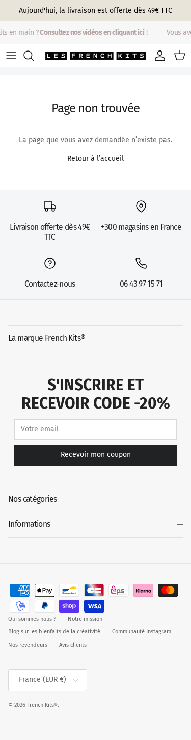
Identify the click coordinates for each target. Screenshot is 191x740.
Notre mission (85, 619)
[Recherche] (33, 55)
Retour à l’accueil (95, 158)
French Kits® (42, 705)
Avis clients (73, 645)
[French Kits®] (95, 55)
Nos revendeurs (27, 645)
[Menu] (11, 55)
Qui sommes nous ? (32, 619)
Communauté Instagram (141, 631)
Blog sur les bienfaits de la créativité (54, 631)
